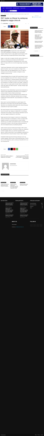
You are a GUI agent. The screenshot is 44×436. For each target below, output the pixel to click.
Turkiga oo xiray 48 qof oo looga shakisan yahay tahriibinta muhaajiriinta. (5, 185)
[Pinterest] (14, 26)
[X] (12, 26)
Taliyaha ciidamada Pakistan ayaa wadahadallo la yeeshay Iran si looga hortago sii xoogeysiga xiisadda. (14, 186)
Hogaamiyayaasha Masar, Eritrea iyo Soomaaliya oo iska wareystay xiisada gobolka (22, 157)
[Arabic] (3, 10)
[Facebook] (9, 26)
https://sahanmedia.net (13, 165)
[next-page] (3, 191)
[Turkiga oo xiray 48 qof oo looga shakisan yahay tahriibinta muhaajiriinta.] (5, 180)
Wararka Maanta (16, 8)
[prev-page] (1, 191)
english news (23, 8)
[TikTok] (37, 225)
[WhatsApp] (17, 26)
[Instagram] (34, 225)
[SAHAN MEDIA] (1, 23)
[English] (6, 10)
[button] (41, 8)
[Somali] (8, 10)
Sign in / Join (3, 0)
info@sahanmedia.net (20, 226)
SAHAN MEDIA (5, 23)
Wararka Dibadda (9, 8)
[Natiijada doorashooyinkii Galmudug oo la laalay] (24, 180)
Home (4, 8)
